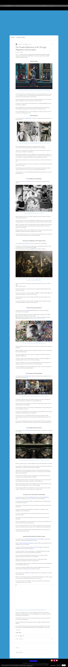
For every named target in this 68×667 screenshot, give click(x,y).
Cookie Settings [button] (52, 665)
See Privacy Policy (30, 665)
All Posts (13, 37)
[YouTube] (57, 660)
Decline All (58, 665)
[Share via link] (23, 635)
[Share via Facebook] (16, 635)
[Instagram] (54, 660)
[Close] (66, 665)
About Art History (21, 37)
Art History (18, 629)
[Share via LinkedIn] (20, 635)
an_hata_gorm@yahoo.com (8, 5)
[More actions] (51, 44)
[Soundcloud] (52, 660)
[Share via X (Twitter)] (18, 635)
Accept (64, 665)
